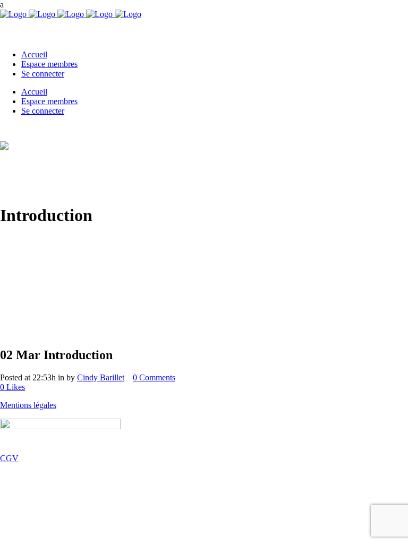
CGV (9, 458)
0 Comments (154, 377)
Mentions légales (28, 405)
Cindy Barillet (100, 377)
